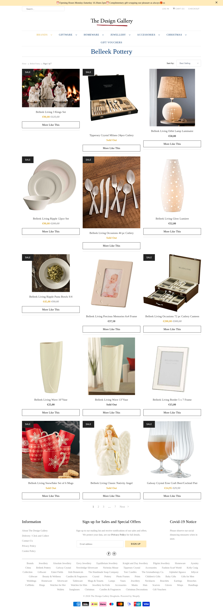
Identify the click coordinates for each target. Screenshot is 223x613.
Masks (135, 585)
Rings (42, 585)
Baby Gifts (171, 576)
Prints (137, 576)
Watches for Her (58, 585)
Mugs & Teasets (95, 581)
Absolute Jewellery (62, 563)
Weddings (31, 581)
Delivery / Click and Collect (35, 535)
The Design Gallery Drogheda (105, 596)
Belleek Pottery (111, 51)
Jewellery (118, 34)
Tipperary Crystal (131, 567)
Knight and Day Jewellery (135, 563)
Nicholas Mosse (110, 567)
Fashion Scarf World (172, 567)
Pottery (107, 576)
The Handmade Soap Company (103, 572)
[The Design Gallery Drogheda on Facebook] (109, 554)
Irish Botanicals (75, 572)
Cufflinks (29, 585)
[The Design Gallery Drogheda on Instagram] (114, 554)
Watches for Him (79, 585)
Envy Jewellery (83, 563)
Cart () (179, 9)
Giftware (66, 34)
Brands (43, 34)
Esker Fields (57, 572)
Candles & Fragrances (76, 576)
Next (123, 506)
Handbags (193, 585)
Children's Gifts (152, 576)
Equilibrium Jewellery (107, 563)
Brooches (191, 581)
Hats (145, 585)
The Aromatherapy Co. (153, 572)
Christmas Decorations (137, 589)
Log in (165, 9)
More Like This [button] (50, 124)
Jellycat (194, 572)
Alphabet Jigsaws (177, 572)
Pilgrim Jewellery (161, 563)
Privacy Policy (29, 546)
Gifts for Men (187, 576)
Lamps (111, 581)
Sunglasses (74, 589)
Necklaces (150, 581)
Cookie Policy (29, 551)
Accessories (147, 34)
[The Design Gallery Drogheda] (111, 22)
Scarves (156, 585)
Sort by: (171, 63)
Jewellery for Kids (101, 585)
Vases (123, 581)
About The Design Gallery (35, 530)
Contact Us (27, 540)
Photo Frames (123, 576)
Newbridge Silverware (87, 567)
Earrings (178, 581)
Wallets (60, 589)
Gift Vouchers (111, 42)
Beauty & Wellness (51, 576)
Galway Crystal (63, 567)
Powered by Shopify (130, 596)
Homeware (92, 34)
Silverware (62, 581)
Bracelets (164, 581)
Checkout (193, 9)
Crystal (95, 576)
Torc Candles (130, 572)
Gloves (168, 585)
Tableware (78, 581)
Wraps (180, 585)
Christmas (175, 34)
